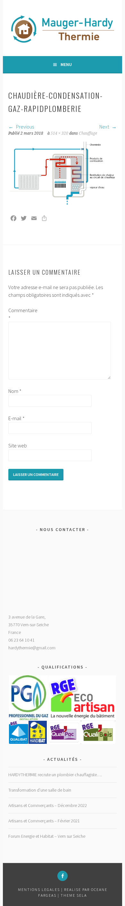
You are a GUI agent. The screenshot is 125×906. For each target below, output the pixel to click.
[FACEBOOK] (62, 876)
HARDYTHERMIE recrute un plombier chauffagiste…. (55, 774)
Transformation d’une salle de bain (39, 790)
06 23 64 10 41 (21, 640)
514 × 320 (59, 133)
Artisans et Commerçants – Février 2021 (44, 821)
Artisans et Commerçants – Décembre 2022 (47, 805)
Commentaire (18, 314)
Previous (24, 126)
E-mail (16, 418)
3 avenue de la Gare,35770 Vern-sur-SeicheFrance (28, 624)
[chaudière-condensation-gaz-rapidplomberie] (62, 205)
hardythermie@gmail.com (31, 648)
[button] (28, 698)
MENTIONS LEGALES (39, 889)
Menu (66, 64)
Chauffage (88, 133)
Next (104, 126)
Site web (17, 445)
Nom (14, 391)
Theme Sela (74, 895)
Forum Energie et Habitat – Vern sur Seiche (46, 836)
